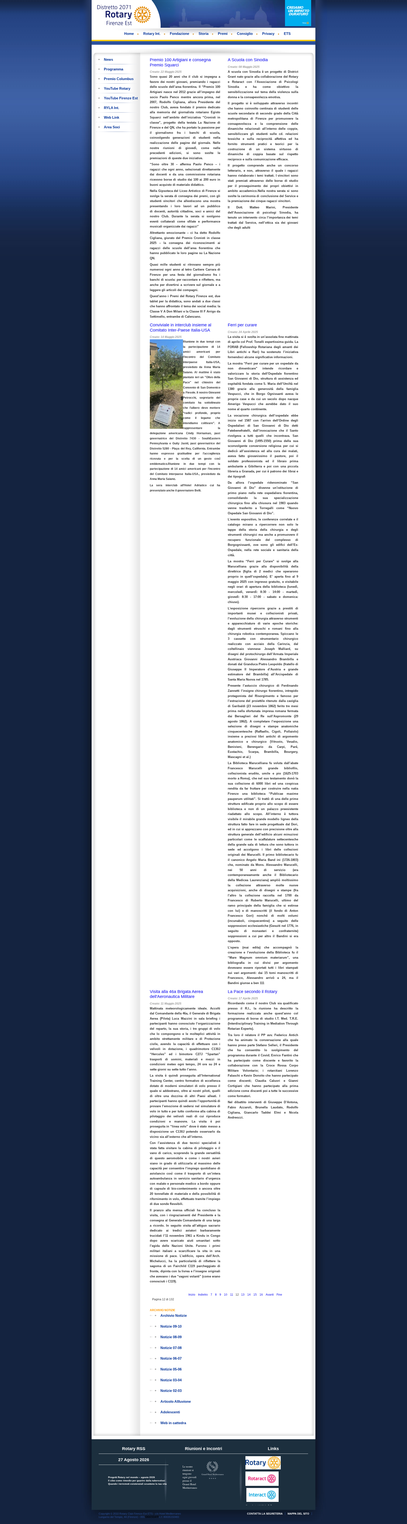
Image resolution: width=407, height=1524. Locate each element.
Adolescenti (170, 1412)
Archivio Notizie (173, 1315)
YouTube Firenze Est (121, 98)
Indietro (203, 1294)
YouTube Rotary (117, 88)
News (108, 59)
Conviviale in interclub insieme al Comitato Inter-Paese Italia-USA (180, 327)
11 (231, 1294)
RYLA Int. (111, 108)
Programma (113, 69)
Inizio (191, 1294)
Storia (203, 34)
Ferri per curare (242, 325)
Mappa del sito (298, 1513)
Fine (279, 1294)
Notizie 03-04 (171, 1380)
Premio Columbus (119, 79)
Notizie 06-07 (171, 1358)
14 (249, 1294)
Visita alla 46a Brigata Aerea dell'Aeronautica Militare (176, 994)
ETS (287, 34)
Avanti (270, 1294)
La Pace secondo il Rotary (252, 991)
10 (225, 1294)
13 (242, 1294)
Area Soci (112, 127)
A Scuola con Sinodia (248, 59)
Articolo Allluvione (175, 1401)
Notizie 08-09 (171, 1337)
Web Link (111, 117)
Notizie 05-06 (171, 1369)
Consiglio (245, 34)
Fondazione (179, 34)
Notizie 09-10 (171, 1326)
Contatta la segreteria (265, 1513)
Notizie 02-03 (171, 1391)
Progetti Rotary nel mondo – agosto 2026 (131, 1477)
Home (129, 34)
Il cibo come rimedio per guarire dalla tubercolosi (136, 1480)
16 (261, 1294)
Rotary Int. (151, 34)
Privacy (268, 34)
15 (255, 1294)
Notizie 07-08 (171, 1348)
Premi (223, 34)
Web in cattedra (173, 1423)
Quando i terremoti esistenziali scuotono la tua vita (137, 1484)
